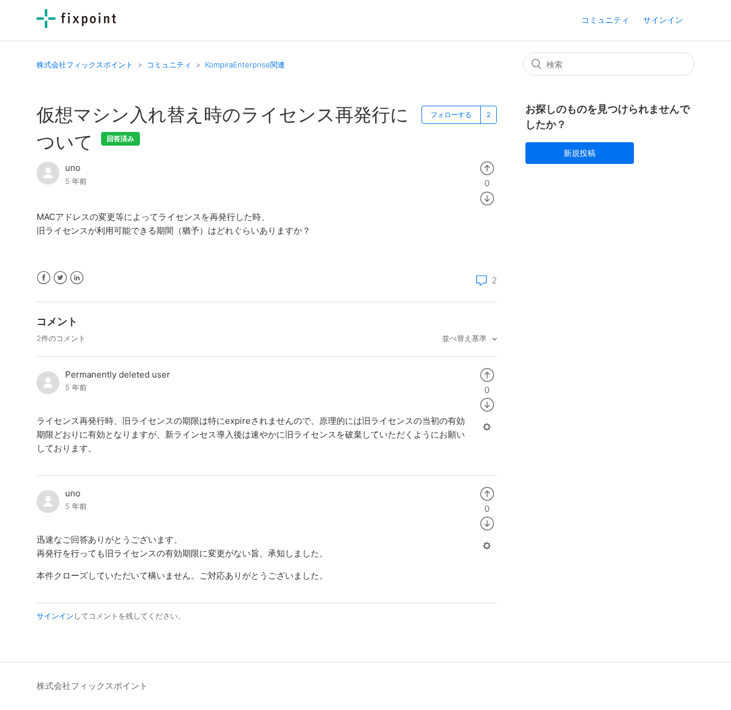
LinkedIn (77, 278)
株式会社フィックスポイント (85, 64)
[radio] (487, 167)
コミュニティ (605, 20)
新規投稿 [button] (580, 153)
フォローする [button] (451, 114)
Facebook (44, 278)
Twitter (60, 278)
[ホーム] (76, 24)
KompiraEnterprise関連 (245, 64)
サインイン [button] (663, 20)
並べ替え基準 (465, 338)
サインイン (55, 615)
